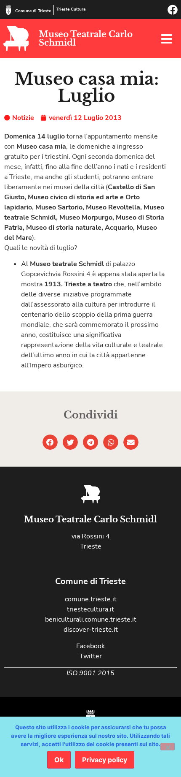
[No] (167, 746)
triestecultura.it (90, 609)
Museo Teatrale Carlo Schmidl (86, 38)
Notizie (23, 117)
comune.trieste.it (91, 599)
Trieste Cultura (70, 9)
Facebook (90, 646)
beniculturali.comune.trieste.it (90, 619)
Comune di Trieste (33, 11)
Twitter (91, 656)
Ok (59, 759)
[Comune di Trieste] (8, 10)
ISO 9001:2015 (90, 673)
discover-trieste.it (91, 629)
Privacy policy (104, 759)
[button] (50, 442)
